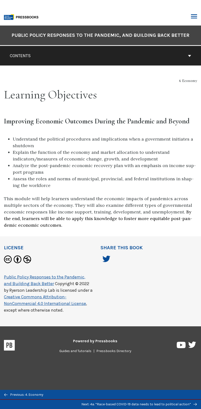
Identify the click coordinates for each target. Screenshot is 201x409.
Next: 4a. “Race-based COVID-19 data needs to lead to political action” (136, 404)
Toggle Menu (194, 16)
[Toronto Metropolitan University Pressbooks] (22, 16)
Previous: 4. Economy (26, 395)
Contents (20, 55)
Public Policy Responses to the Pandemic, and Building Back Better (100, 35)
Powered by (95, 341)
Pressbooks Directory (113, 351)
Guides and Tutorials (75, 351)
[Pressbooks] (9, 346)
